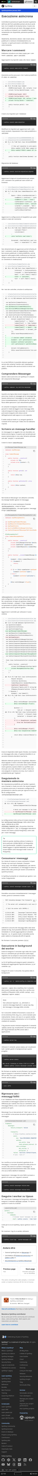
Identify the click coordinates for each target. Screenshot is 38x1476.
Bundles (4, 1387)
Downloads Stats (7, 1449)
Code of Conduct (7, 1446)
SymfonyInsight (15, 1)
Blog (21, 1348)
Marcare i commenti (13, 50)
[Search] (36, 1)
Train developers (25, 1396)
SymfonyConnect (7, 1429)
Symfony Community (8, 1426)
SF (2, 2)
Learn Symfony (7, 1376)
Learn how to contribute (10, 1324)
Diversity (22, 1368)
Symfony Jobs (6, 1440)
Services (22, 1390)
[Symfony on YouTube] (3, 1464)
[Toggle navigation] (34, 6)
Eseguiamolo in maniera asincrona (13, 780)
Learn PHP (5, 1409)
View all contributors (9, 1309)
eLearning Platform (8, 1396)
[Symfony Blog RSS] (25, 1464)
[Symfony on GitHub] (3, 1459)
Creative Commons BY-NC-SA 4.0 (17, 1282)
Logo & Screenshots (8, 1365)
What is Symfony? (8, 1348)
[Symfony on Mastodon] (19, 1459)
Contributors (6, 1437)
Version (34, 1474)
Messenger (25, 1252)
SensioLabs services (26, 1393)
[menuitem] (10, 1351)
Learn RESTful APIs (8, 1418)
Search (19, 1474)
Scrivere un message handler (18, 429)
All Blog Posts (24, 1351)
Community (6, 1423)
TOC (4, 1474)
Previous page (9, 1269)
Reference (5, 1384)
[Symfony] (16, 6)
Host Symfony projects (27, 1408)
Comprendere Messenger (16, 373)
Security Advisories (26, 1376)
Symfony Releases (7, 1359)
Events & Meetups (7, 1432)
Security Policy (6, 1362)
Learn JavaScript (7, 1412)
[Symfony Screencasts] (19, 1464)
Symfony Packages (8, 1356)
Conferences (24, 1365)
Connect (29, 1)
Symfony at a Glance (8, 1353)
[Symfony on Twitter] (14, 1459)
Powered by (24, 1413)
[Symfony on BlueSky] (8, 1464)
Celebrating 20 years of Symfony (17, 1337)
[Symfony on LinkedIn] (25, 1459)
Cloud (21, 1359)
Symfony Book (6, 1381)
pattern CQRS (9, 1258)
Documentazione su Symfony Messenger (18, 1261)
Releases (22, 1373)
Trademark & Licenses (9, 1368)
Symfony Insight (25, 1379)
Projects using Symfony (9, 1435)
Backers (4, 1443)
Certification (5, 1399)
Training (4, 1393)
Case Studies (24, 1356)
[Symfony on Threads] (14, 1464)
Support (4, 1452)
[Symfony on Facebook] (30, 1459)
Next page (30, 1269)
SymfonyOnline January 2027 (11, 10)
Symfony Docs (6, 1379)
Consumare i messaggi (15, 858)
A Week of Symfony (26, 1353)
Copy (34, 65)
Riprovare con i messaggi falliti (10, 1095)
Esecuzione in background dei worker (17, 947)
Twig (21, 1382)
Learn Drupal (6, 1415)
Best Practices (6, 1390)
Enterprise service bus (23, 1255)
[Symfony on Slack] (8, 1459)
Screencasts (5, 1404)
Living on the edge (26, 1371)
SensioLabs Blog (25, 1385)
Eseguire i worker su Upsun (17, 1196)
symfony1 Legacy (7, 1371)
